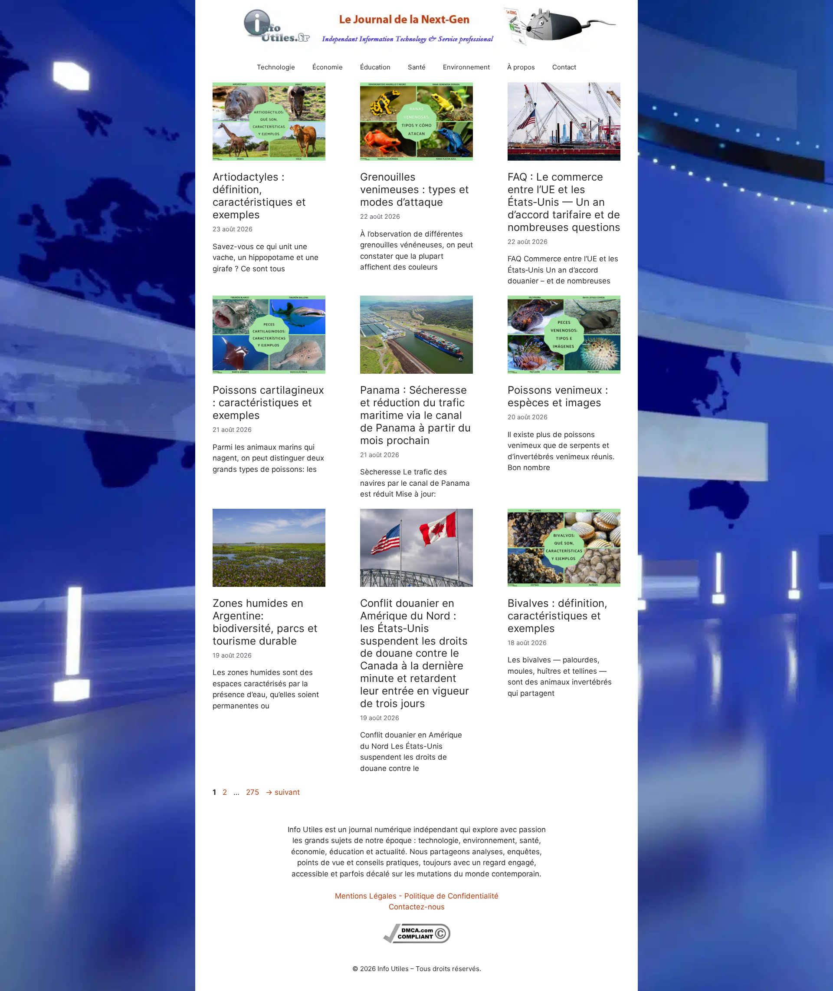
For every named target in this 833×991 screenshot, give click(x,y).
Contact (564, 67)
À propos (521, 67)
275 (253, 792)
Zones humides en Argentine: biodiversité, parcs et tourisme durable (265, 622)
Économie (327, 67)
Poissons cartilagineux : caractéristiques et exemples (268, 402)
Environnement (466, 67)
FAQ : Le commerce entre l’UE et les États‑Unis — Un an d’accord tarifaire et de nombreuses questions (564, 202)
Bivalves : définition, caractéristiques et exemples (557, 616)
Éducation (375, 67)
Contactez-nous (417, 906)
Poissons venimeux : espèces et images (558, 396)
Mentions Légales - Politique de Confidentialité (416, 896)
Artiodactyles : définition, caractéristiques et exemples (259, 196)
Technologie (276, 67)
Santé (417, 67)
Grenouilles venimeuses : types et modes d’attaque (414, 189)
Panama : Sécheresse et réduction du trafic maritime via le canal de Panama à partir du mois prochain (415, 415)
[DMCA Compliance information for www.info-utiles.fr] (416, 940)
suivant (283, 792)
